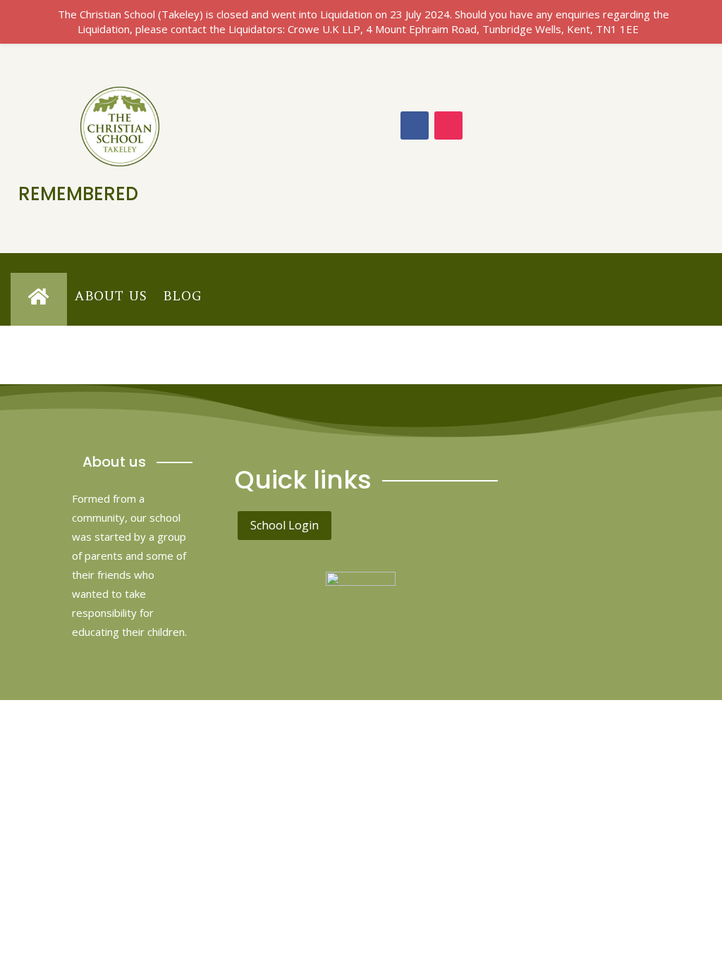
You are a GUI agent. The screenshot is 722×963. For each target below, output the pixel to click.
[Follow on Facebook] (414, 125)
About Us (111, 296)
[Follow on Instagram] (448, 125)
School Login (284, 525)
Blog (182, 296)
